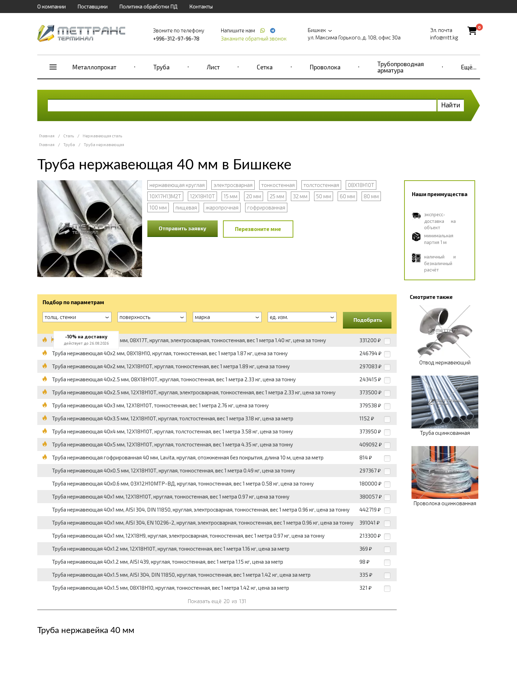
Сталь (68, 135)
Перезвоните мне (258, 229)
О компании (51, 6)
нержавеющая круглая (177, 185)
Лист (213, 67)
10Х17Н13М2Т (165, 196)
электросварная (233, 185)
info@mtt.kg (444, 37)
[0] (472, 30)
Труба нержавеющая (104, 144)
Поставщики (92, 6)
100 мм (158, 207)
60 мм (347, 196)
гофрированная (266, 207)
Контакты (201, 6)
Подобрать (367, 320)
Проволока (325, 67)
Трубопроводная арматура (400, 67)
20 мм (253, 196)
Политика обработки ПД (148, 6)
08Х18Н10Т (361, 185)
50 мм (323, 196)
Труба (161, 67)
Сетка (265, 67)
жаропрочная (222, 207)
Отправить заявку (182, 228)
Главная (47, 135)
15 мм (230, 196)
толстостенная (321, 185)
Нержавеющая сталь (102, 135)
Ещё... (469, 67)
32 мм (300, 196)
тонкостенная (278, 185)
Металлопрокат (94, 67)
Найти (450, 105)
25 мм (277, 196)
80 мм (371, 196)
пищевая (186, 207)
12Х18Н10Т (202, 196)
